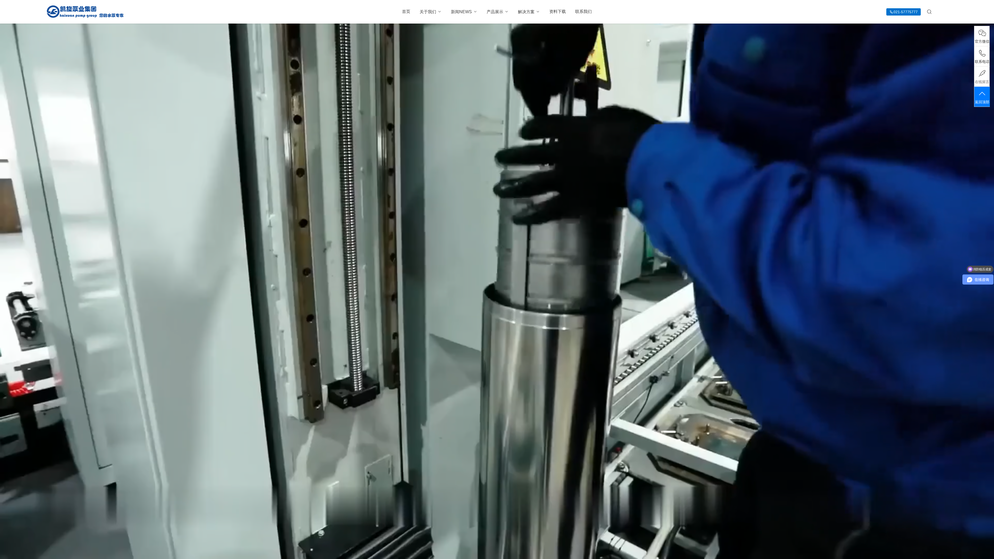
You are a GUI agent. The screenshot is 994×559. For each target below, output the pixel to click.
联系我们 (583, 11)
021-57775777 (906, 12)
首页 (406, 11)
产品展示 (495, 12)
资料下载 (557, 11)
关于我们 (428, 12)
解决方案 (526, 12)
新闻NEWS (461, 12)
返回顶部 (982, 102)
